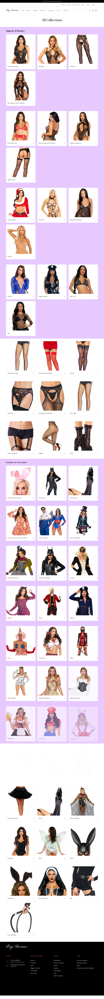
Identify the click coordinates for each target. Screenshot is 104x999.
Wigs (71, 778)
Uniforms (72, 618)
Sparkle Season (11, 179)
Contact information (31, 989)
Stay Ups (72, 373)
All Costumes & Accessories (14, 497)
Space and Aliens (11, 698)
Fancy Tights (73, 413)
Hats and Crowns (43, 898)
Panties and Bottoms (12, 453)
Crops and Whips (11, 935)
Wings (40, 858)
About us (33, 960)
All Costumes (42, 497)
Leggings (41, 453)
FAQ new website (76, 4)
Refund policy (37, 989)
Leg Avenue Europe (17, 989)
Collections (33, 963)
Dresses (9, 256)
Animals (9, 618)
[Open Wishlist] (95, 10)
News (83, 4)
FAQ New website (58, 975)
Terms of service (43, 989)
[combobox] (76, 10)
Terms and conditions (82, 960)
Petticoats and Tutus (12, 818)
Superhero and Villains (44, 578)
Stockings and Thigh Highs (45, 373)
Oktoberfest (10, 738)
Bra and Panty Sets (12, 143)
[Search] (89, 10)
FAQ (55, 973)
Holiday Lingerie (11, 219)
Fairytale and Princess (13, 578)
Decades (72, 578)
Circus (9, 658)
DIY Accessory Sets (12, 778)
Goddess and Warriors (44, 698)
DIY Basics (10, 858)
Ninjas (71, 658)
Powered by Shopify (35, 992)
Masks (71, 858)
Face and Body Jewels (44, 778)
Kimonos (9, 296)
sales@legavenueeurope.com (17, 964)
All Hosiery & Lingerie (12, 66)
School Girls (42, 658)
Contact (88, 4)
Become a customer (66, 4)
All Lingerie (41, 66)
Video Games (42, 738)
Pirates (40, 618)
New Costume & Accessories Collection (17, 538)
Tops (8, 333)
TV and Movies (74, 738)
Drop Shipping (57, 970)
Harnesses (41, 219)
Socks (71, 453)
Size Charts (34, 973)
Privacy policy (24, 989)
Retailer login (57, 960)
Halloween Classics (75, 698)
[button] (23, 10)
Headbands (10, 898)
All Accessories (74, 497)
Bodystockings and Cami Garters (47, 143)
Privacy (79, 965)
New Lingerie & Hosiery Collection (16, 103)
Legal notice (55, 989)
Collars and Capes (74, 818)
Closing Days (34, 970)
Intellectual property (82, 963)
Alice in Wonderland (75, 538)
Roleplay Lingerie (43, 296)
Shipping (56, 968)
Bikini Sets (72, 296)
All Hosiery (72, 66)
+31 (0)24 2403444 (15, 960)
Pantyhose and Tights (12, 373)
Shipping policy (50, 989)
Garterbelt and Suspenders (45, 413)
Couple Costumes (43, 538)
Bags (71, 898)
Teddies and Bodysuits (75, 143)
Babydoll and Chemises (76, 219)
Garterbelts (10, 413)
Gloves (40, 818)
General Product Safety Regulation (85, 968)
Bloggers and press (35, 968)
